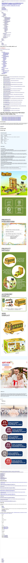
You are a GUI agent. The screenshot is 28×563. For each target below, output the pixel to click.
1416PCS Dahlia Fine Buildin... (7, 91)
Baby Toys (4, 36)
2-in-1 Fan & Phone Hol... (6, 100)
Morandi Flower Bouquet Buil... (7, 93)
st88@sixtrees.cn (6, 528)
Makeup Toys (4, 58)
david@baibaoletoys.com (5, 9)
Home (2, 12)
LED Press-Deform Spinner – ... (7, 81)
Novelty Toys (3, 73)
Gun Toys (4, 35)
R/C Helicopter (6, 26)
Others (5, 31)
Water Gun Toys (5, 63)
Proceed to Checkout (7, 49)
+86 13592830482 (6, 537)
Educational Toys (4, 55)
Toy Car (3, 44)
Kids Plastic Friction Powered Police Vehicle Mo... (7, 497)
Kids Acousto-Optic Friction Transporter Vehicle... (7, 487)
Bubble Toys (6, 22)
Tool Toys (6, 30)
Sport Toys (6, 23)
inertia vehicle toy (2, 475)
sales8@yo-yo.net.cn (5, 527)
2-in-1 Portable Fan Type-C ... (6, 102)
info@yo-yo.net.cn (4, 510)
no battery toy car (2, 477)
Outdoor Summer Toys (4, 61)
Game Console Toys (5, 37)
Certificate (4, 13)
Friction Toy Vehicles (8, 32)
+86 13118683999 (4, 8)
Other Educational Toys (7, 21)
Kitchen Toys (6, 28)
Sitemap (12, 512)
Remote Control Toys (5, 24)
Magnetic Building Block (7, 18)
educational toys (22, 512)
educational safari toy (2, 474)
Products (3, 16)
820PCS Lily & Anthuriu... (6, 77)
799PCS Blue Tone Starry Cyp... (7, 87)
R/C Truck (6, 27)
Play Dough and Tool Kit (7, 34)
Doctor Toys (6, 29)
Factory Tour (4, 14)
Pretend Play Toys (4, 57)
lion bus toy (1, 476)
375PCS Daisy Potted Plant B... (7, 89)
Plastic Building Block (7, 19)
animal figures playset (2, 473)
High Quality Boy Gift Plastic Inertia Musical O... (7, 490)
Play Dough (3, 69)
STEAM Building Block (7, 17)
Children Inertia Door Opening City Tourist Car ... (7, 484)
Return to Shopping (2, 49)
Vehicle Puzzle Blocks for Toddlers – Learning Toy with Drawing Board (11, 471)
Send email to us (2, 126)
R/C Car (6, 25)
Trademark (4, 15)
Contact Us (3, 40)
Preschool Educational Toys (3, 478)
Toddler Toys (18, 512)
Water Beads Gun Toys (6, 71)
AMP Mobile (15, 512)
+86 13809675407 (6, 536)
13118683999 (3, 7)
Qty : (2, 400)
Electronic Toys (5, 33)
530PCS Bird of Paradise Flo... (6, 79)
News (2, 38)
